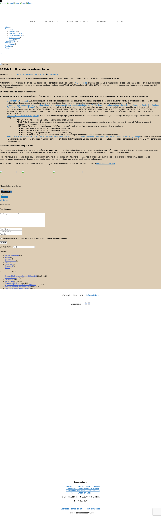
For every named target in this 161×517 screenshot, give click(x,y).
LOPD (6, 262)
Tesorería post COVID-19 (12, 283)
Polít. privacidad (93, 509)
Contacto (102, 22)
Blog (120, 22)
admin (42, 74)
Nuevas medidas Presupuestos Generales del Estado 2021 (21, 276)
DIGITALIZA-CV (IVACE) (17, 101)
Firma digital (8, 279)
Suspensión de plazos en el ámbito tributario (17, 288)
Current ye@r (6, 247)
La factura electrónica (11, 278)
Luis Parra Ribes (91, 295)
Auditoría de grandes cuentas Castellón (82, 489)
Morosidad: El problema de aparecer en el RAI (18, 286)
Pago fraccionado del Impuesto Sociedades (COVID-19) (20, 285)
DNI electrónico (9, 281)
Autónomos (8, 259)
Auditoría (20, 74)
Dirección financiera (10, 261)
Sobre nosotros (76, 22)
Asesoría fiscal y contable (12, 255)
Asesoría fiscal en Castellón (83, 493)
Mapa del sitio (77, 509)
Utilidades (7, 268)
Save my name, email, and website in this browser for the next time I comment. (34, 238)
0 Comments (52, 74)
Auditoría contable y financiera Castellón (83, 487)
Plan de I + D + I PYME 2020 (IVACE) (23, 116)
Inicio (33, 22)
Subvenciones (31, 74)
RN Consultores (80, 83)
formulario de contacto (105, 164)
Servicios (50, 22)
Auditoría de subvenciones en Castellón (83, 491)
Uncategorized (9, 266)
